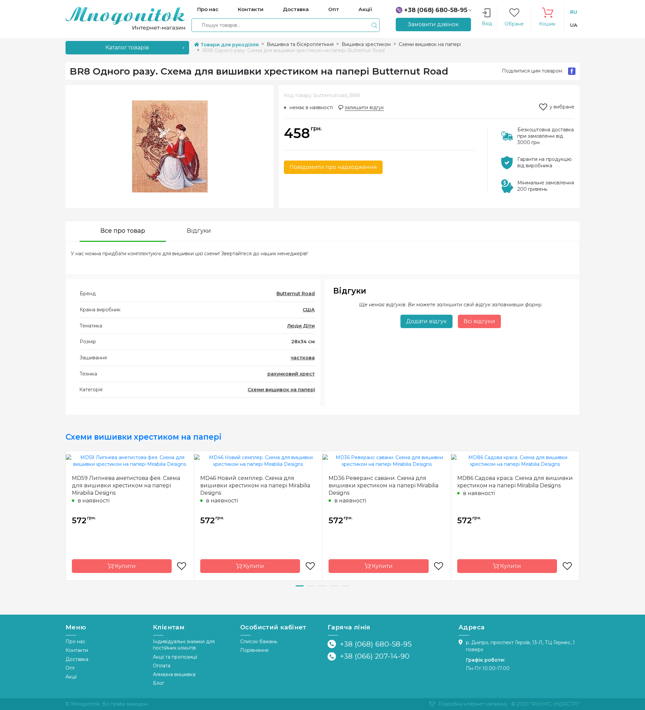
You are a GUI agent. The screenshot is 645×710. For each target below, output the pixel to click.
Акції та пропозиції (175, 657)
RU (573, 12)
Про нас (75, 641)
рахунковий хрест (291, 374)
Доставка (77, 659)
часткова (303, 358)
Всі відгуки (479, 321)
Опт (70, 668)
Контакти (77, 650)
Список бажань (258, 641)
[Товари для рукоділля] (125, 18)
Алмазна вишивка (174, 674)
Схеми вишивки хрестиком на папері (144, 437)
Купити (125, 566)
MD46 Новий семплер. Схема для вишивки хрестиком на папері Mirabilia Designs (255, 485)
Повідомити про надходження (333, 167)
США (309, 310)
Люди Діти (301, 326)
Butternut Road (295, 294)
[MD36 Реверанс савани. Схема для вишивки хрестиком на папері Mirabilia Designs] (386, 460)
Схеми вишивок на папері (281, 390)
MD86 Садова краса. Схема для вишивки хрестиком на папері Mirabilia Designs (515, 482)
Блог (158, 683)
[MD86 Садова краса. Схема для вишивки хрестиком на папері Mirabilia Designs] (515, 460)
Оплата (161, 666)
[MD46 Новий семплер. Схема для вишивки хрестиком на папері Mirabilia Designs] (258, 460)
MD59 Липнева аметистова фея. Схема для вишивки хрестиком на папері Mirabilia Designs (126, 485)
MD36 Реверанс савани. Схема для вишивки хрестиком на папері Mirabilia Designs (383, 485)
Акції (71, 677)
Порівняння (254, 650)
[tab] (123, 231)
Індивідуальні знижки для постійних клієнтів (184, 644)
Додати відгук (426, 321)
